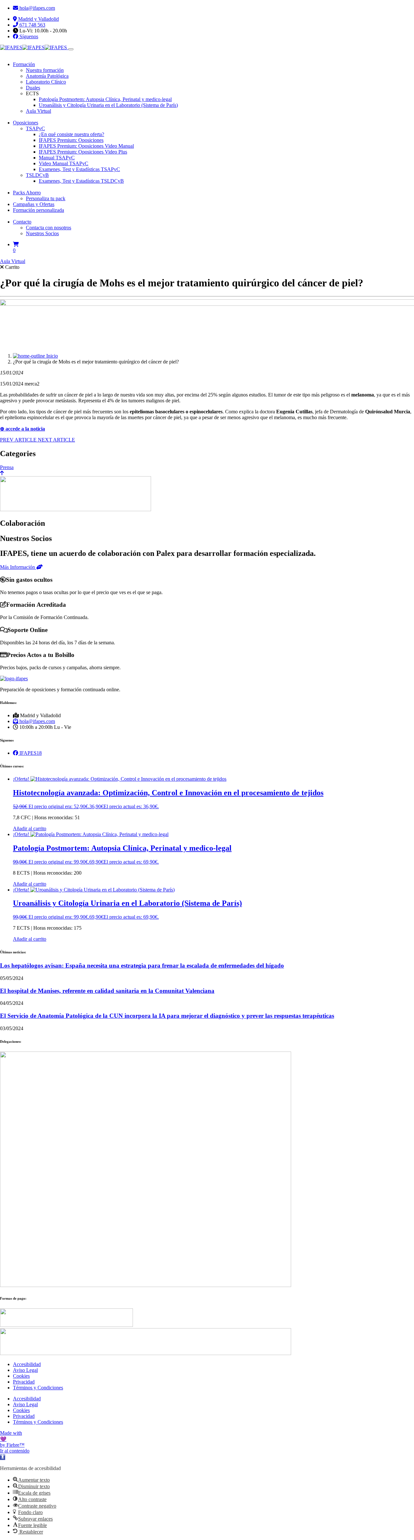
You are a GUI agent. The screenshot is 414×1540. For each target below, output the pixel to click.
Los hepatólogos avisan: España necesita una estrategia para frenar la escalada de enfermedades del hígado (142, 965)
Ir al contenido (14, 1451)
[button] (2, 1457)
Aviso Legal (25, 1370)
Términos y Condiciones (38, 1387)
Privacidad (24, 1382)
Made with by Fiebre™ (12, 1439)
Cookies (21, 1376)
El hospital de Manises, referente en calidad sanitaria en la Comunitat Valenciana (107, 990)
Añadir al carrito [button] (29, 828)
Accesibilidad (27, 1364)
